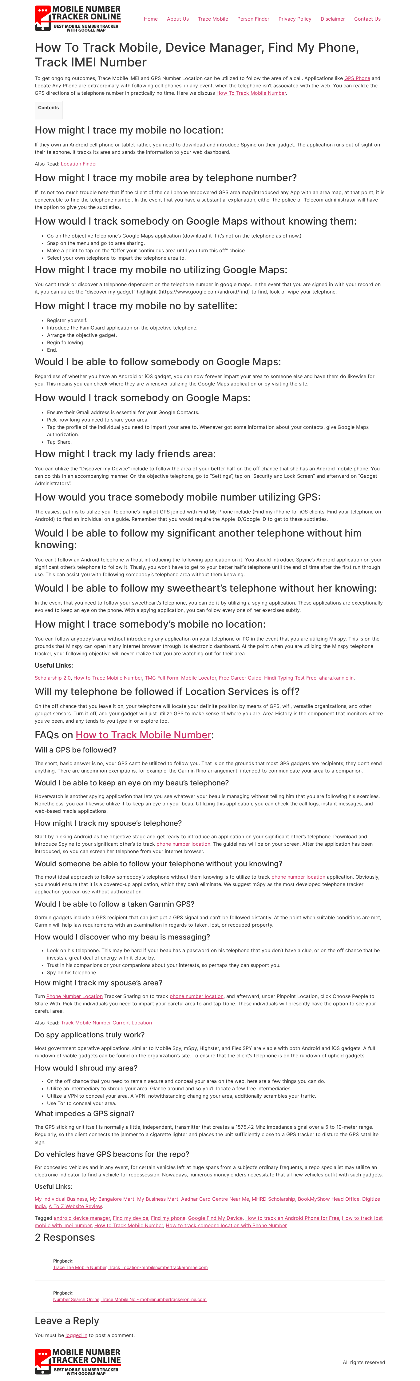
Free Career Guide (240, 678)
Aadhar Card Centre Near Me (215, 1199)
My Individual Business (61, 1199)
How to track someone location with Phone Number (226, 1225)
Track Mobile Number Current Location (106, 1023)
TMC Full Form (161, 678)
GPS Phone (357, 78)
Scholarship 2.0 (53, 678)
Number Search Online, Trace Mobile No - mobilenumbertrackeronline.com (130, 1299)
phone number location (183, 844)
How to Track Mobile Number (143, 735)
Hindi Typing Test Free (290, 678)
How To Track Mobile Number (251, 93)
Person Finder (253, 19)
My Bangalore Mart (112, 1199)
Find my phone (168, 1218)
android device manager (82, 1218)
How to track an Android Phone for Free (292, 1218)
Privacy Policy (295, 19)
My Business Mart (157, 1199)
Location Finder (79, 164)
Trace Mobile (213, 19)
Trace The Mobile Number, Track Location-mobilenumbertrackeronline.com (130, 1267)
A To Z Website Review (75, 1206)
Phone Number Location (74, 996)
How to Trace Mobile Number (107, 678)
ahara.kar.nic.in (336, 678)
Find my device (130, 1218)
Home (151, 19)
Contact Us (367, 19)
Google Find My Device (215, 1218)
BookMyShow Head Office (328, 1199)
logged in (76, 1335)
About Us (178, 19)
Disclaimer (333, 19)
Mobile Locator (198, 678)
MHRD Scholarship (273, 1199)
